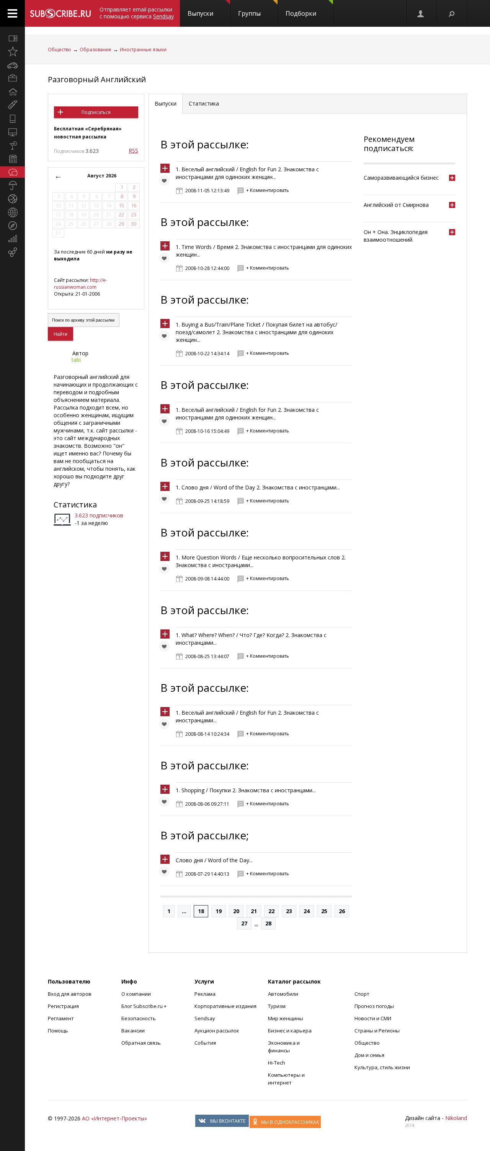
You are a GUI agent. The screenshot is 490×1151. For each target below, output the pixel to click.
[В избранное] (166, 182)
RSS (133, 150)
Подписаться (96, 112)
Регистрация (63, 1006)
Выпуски (200, 13)
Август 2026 (101, 175)
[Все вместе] (12, 38)
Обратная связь (141, 1042)
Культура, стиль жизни (382, 1067)
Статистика (75, 504)
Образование (95, 49)
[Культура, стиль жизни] (12, 145)
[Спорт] (12, 199)
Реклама (205, 993)
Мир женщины (285, 1018)
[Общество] (12, 172)
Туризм (277, 1006)
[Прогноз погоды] (12, 185)
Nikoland (456, 1118)
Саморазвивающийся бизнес (401, 177)
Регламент (61, 1018)
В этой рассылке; (204, 835)
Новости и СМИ (372, 1018)
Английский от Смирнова (396, 204)
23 (289, 911)
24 (307, 911)
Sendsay (204, 1018)
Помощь (58, 1030)
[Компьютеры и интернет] (12, 132)
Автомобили (283, 993)
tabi (76, 359)
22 (271, 911)
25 (324, 911)
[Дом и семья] (12, 92)
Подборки (301, 13)
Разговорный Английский (97, 79)
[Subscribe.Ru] (60, 13)
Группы (249, 13)
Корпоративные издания (225, 1006)
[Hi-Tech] (12, 118)
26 (342, 911)
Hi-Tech (276, 1062)
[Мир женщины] (12, 105)
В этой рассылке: (204, 144)
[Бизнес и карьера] (12, 78)
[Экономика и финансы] (12, 239)
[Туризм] (12, 225)
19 (219, 911)
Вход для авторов (69, 993)
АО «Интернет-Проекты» (114, 1118)
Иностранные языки (143, 49)
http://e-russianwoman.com (80, 283)
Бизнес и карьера (290, 1030)
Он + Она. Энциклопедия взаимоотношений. (396, 235)
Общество (59, 49)
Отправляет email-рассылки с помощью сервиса (137, 13)
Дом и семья (369, 1055)
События (205, 1042)
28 (268, 923)
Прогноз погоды (374, 1006)
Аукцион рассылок (216, 1030)
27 (244, 923)
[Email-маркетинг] (12, 252)
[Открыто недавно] (12, 51)
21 (254, 911)
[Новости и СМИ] (12, 158)
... (184, 911)
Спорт (361, 993)
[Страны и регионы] (12, 212)
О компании (136, 993)
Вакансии (133, 1030)
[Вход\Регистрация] (421, 13)
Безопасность (138, 1018)
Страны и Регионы (377, 1030)
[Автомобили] (12, 65)
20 (236, 911)
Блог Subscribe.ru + (144, 1006)
